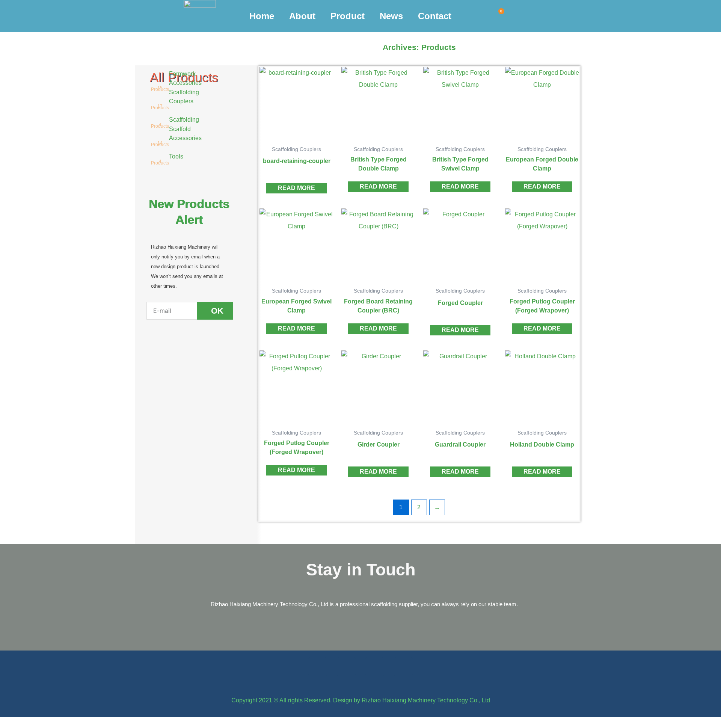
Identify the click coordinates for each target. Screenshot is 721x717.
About (302, 16)
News (391, 16)
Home (261, 16)
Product (347, 16)
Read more (296, 188)
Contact (434, 16)
